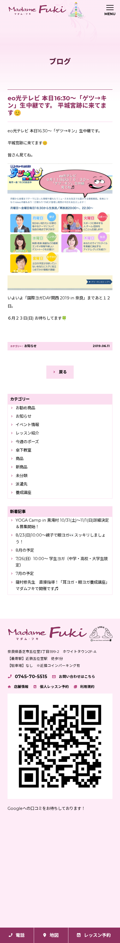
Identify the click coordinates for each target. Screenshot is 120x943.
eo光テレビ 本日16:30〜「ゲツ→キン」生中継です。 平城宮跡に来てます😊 (57, 105)
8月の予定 (25, 550)
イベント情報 (27, 424)
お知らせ (30, 346)
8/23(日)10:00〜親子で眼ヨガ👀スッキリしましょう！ (60, 538)
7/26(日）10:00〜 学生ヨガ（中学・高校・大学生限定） (62, 562)
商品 (19, 458)
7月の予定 (25, 573)
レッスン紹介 (27, 433)
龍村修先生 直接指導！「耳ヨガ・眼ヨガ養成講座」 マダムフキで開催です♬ (63, 585)
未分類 (21, 475)
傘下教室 (23, 450)
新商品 (21, 467)
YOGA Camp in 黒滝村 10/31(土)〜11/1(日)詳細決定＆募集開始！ (62, 523)
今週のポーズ (27, 441)
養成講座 (23, 492)
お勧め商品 (25, 407)
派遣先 (21, 484)
